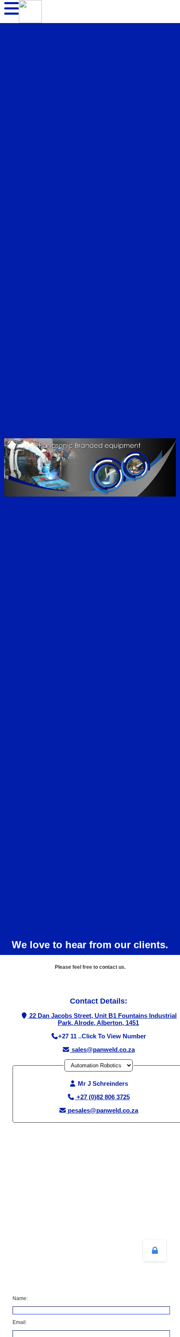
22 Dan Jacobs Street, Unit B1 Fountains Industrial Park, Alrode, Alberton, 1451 (102, 1019)
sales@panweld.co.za (102, 1049)
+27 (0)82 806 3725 (102, 1096)
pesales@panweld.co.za (102, 1110)
